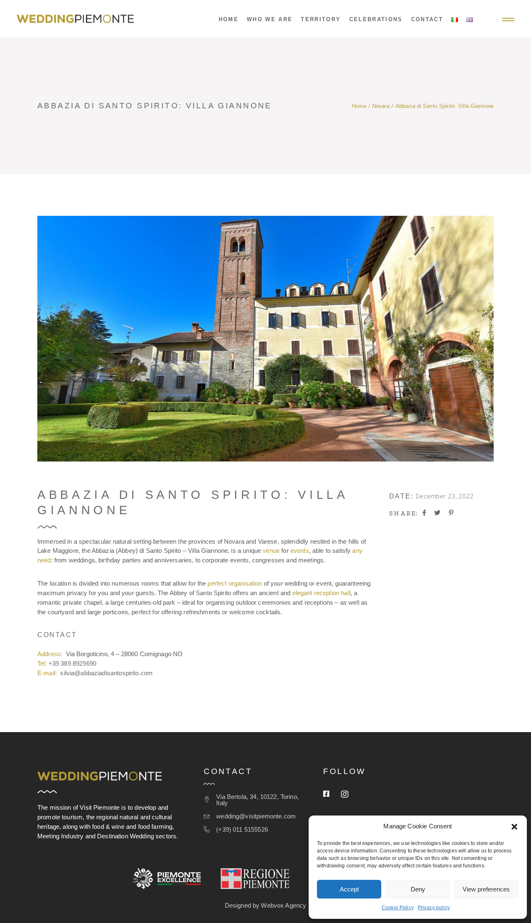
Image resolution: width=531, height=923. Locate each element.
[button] (514, 827)
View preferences (486, 889)
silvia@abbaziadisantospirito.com (106, 672)
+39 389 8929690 (72, 663)
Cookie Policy (398, 908)
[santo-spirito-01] (265, 338)
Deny (418, 889)
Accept (349, 889)
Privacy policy (434, 908)
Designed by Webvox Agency (266, 905)
